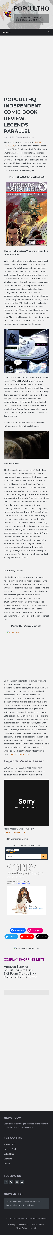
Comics (34, 1224)
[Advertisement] (26, 68)
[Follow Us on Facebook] (6, 1182)
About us (33, 1228)
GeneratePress (40, 1218)
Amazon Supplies (16, 966)
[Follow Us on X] (11, 1182)
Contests (8, 1159)
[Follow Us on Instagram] (17, 1182)
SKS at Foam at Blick (18, 970)
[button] (49, 32)
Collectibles (9, 1154)
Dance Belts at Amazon (20, 977)
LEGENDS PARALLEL (19, 754)
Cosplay (11, 1224)
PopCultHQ (31, 8)
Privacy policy (21, 1228)
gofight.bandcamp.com (14, 832)
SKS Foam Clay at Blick (20, 973)
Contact (41, 1224)
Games (7, 1163)
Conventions (23, 1224)
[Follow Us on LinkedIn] (22, 1182)
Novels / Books (10, 1149)
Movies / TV (9, 1144)
